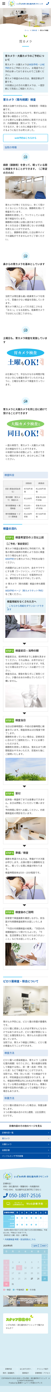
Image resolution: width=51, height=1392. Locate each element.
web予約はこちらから (25, 138)
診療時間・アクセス (42, 1373)
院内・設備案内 (8, 1373)
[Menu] (3, 3)
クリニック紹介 (42, 1369)
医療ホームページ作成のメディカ (30, 1383)
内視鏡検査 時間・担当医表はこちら (20, 1239)
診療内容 (34, 30)
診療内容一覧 (7, 1133)
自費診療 (6, 1150)
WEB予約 (33, 64)
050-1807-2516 (25, 1195)
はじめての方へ (25, 1369)
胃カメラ (6, 1138)
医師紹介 (25, 1373)
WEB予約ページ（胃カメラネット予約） (25, 591)
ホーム (27, 30)
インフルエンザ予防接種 (12, 1156)
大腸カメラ (7, 1144)
